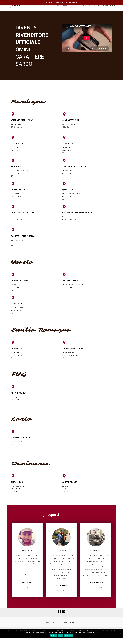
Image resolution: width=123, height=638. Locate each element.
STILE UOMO (67, 143)
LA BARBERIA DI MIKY (20, 281)
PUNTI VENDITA (85, 6)
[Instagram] (63, 611)
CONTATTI (96, 6)
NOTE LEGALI (73, 622)
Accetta (53, 635)
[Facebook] (59, 611)
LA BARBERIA (17, 348)
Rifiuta (60, 635)
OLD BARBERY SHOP (70, 120)
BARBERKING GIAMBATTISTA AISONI (78, 213)
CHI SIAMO (73, 6)
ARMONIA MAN (17, 166)
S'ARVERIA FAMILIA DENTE (22, 437)
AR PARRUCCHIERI (18, 393)
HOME (59, 6)
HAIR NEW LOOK (18, 143)
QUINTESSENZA (69, 190)
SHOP (65, 6)
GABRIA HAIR (16, 304)
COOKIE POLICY (63, 622)
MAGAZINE (105, 6)
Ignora (76, 2)
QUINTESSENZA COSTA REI (22, 213)
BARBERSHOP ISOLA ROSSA (23, 236)
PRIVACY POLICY (50, 622)
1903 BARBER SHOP (70, 281)
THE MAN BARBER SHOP (72, 348)
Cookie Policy (69, 635)
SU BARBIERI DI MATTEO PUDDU (75, 166)
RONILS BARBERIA (19, 190)
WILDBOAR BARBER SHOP (22, 120)
